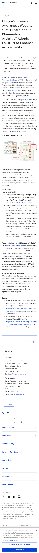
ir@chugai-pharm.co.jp (17, 394)
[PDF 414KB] (30, 342)
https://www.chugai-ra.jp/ (15, 245)
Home (3, 418)
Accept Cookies (19, 549)
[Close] (36, 530)
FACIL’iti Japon (27, 100)
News (8, 418)
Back (10, 404)
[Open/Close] (36, 427)
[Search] (32, 3)
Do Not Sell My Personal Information (19, 544)
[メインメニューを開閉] (36, 3)
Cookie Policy (13, 541)
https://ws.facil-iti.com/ (24, 202)
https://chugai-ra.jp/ (13, 90)
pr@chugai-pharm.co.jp (18, 374)
